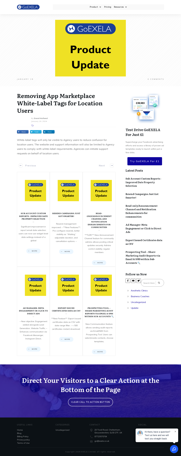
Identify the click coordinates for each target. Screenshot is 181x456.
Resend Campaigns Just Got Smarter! (66, 219)
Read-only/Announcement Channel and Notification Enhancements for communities (99, 219)
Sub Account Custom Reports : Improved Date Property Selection (33, 219)
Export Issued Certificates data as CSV (66, 311)
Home (20, 430)
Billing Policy (22, 436)
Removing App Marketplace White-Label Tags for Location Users (60, 102)
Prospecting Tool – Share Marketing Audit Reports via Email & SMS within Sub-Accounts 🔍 (99, 311)
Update (134, 308)
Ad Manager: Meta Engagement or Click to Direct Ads (33, 311)
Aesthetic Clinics (139, 290)
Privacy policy (23, 439)
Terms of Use (23, 443)
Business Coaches (140, 296)
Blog (19, 433)
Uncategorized (138, 302)
